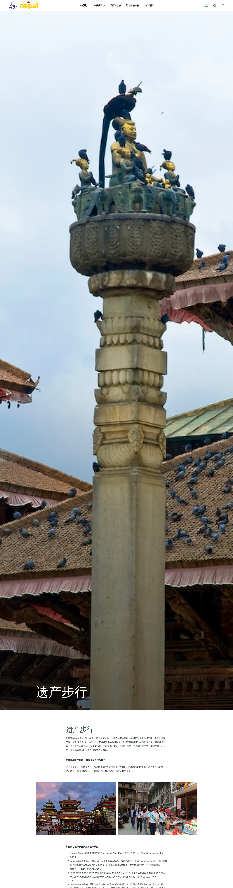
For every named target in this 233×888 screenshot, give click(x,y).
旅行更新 (149, 5)
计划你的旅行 (132, 5)
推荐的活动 (99, 5)
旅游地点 (84, 5)
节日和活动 (115, 5)
